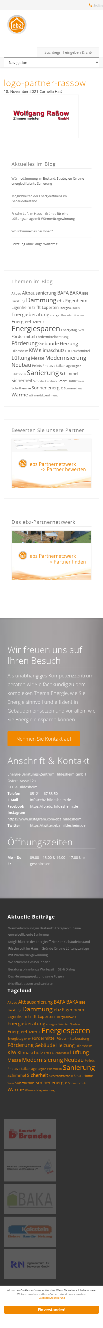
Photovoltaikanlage (57, 365)
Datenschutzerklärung (51, 1297)
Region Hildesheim (50, 1069)
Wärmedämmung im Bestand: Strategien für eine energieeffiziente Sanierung (48, 181)
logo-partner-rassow (45, 83)
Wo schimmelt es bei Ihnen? (32, 231)
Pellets (37, 365)
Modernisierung (65, 357)
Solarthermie (21, 388)
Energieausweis (70, 308)
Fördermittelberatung (52, 336)
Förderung (25, 343)
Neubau (21, 364)
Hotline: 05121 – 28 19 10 (90, 6)
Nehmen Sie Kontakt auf (43, 738)
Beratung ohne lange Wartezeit (35, 244)
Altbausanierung (39, 293)
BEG (85, 293)
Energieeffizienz (28, 321)
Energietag (69, 330)
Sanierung (43, 372)
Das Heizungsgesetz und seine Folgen (36, 976)
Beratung (18, 301)
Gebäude (48, 343)
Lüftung (21, 357)
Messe (37, 358)
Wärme (20, 394)
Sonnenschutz (73, 388)
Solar (81, 381)
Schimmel (69, 373)
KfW (33, 350)
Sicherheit (22, 380)
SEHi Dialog (66, 969)
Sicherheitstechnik (45, 381)
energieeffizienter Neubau (67, 315)
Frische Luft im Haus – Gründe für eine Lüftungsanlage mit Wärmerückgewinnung (43, 216)
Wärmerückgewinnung (43, 395)
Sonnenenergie (47, 388)
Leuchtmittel (80, 350)
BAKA (76, 293)
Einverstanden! (51, 1309)
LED (67, 351)
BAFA (63, 293)
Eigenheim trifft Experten (35, 307)
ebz (60, 301)
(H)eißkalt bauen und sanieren (30, 983)
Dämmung (41, 300)
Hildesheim (20, 350)
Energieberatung (30, 314)
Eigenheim (76, 301)
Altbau (16, 293)
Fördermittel (23, 336)
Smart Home (67, 381)
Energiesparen (36, 328)
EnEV (81, 330)
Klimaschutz (51, 350)
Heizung (69, 343)
